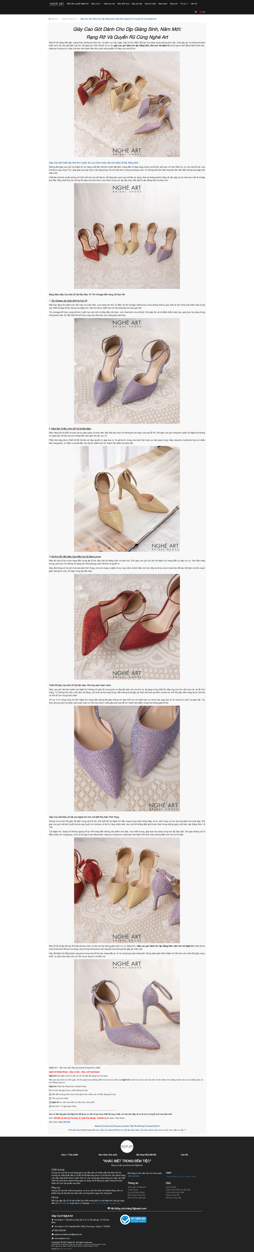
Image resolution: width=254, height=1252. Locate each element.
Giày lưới (174, 4)
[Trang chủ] (57, 4)
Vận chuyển (171, 1187)
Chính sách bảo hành (175, 1192)
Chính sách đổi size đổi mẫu (178, 1190)
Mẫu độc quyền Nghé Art (78, 4)
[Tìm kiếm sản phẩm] (196, 11)
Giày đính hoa (123, 4)
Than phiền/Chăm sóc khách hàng (181, 1176)
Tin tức (183, 4)
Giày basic (162, 4)
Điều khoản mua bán (136, 1195)
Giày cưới (95, 4)
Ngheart (54, 19)
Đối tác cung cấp (173, 1198)
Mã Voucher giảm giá (137, 1198)
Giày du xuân (150, 4)
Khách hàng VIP (173, 1195)
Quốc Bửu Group (65, 1249)
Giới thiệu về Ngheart (137, 1187)
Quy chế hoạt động (136, 1192)
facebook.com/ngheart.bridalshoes (105, 1203)
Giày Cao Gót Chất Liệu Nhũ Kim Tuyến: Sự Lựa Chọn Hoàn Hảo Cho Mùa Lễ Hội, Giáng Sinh (93, 162)
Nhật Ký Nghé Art (69, 19)
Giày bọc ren (109, 4)
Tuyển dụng (133, 1190)
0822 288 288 (64, 1122)
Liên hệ (194, 4)
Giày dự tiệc (137, 4)
